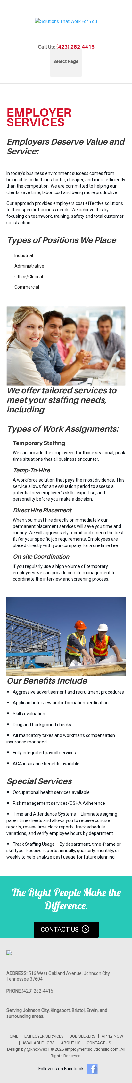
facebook (92, 1069)
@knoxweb (37, 1049)
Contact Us (60, 929)
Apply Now (112, 1036)
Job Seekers (82, 1036)
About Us (71, 1042)
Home (12, 1036)
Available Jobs (38, 1042)
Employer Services (44, 1036)
